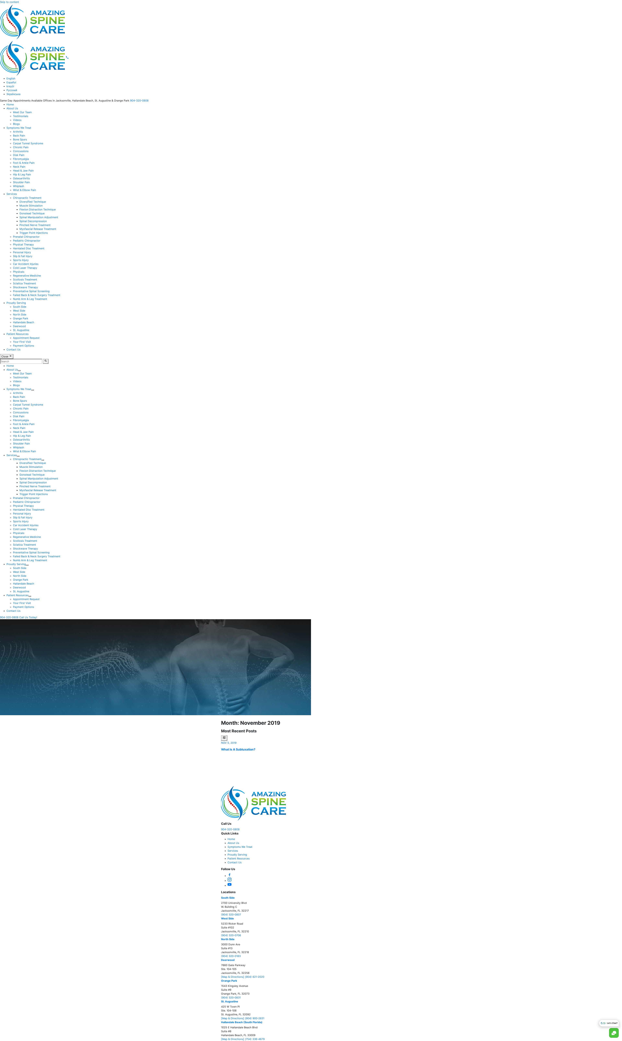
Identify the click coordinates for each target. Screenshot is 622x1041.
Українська (13, 94)
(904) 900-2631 (254, 1018)
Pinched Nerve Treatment (35, 225)
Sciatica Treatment (24, 283)
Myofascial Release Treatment (37, 229)
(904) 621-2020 (254, 976)
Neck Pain (19, 166)
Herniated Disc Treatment (28, 248)
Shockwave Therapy (25, 287)
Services (11, 193)
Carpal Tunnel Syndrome (28, 143)
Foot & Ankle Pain (24, 162)
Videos (17, 120)
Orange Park (20, 318)
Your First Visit (22, 341)
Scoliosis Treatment (25, 279)
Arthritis (18, 131)
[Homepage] (32, 21)
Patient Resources (17, 334)
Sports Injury (21, 260)
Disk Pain (18, 155)
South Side (19, 306)
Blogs (16, 123)
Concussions (21, 151)
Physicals (18, 271)
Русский (11, 90)
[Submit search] (45, 361)
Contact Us (13, 349)
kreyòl (10, 86)
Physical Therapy (23, 244)
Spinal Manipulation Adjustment (38, 217)
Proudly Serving (16, 302)
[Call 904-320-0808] (67, 58)
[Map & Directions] (233, 976)
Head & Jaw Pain (23, 170)
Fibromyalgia (21, 158)
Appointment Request (26, 337)
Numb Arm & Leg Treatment (30, 299)
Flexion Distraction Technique (37, 209)
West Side (19, 310)
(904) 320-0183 (231, 956)
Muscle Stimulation (31, 205)
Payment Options (23, 345)
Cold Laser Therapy (25, 267)
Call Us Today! (28, 617)
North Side (19, 314)
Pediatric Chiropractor (26, 240)
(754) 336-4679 (255, 1039)
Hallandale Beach (23, 322)
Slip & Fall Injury (22, 256)
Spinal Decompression (33, 221)
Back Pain (19, 135)
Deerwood (19, 326)
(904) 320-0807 (231, 914)
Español (11, 82)
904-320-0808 (139, 100)
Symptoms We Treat (18, 127)
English (10, 78)
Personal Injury (22, 252)
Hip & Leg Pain (22, 174)
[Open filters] (224, 738)
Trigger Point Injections (33, 232)
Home (10, 104)
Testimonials (20, 116)
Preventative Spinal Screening (31, 291)
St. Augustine (21, 330)
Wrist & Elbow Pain (24, 190)
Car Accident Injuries (25, 264)
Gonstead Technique (32, 213)
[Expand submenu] (19, 370)
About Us (12, 108)
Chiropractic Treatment (27, 197)
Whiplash (18, 186)
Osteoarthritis (21, 178)
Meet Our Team (22, 112)
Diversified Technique (32, 201)
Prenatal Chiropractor (26, 236)
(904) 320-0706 (231, 935)
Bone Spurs (20, 139)
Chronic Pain (21, 147)
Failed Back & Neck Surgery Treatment (36, 295)
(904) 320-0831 (231, 997)
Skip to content (9, 2)
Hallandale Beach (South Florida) (241, 1022)
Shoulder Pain (21, 182)
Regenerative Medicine (27, 275)
